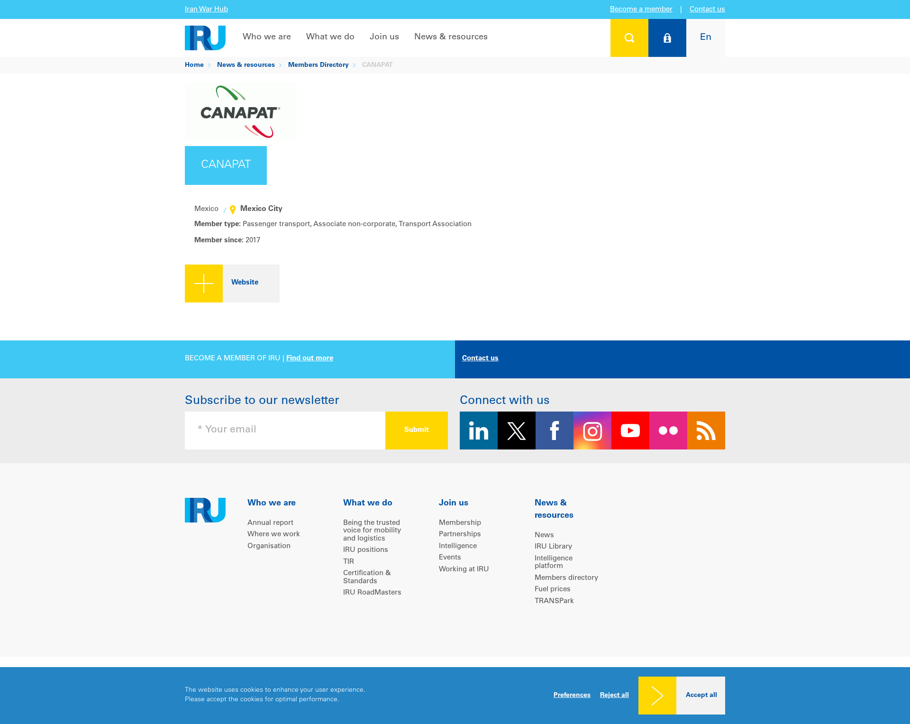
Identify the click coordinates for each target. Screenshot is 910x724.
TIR (348, 562)
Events (450, 557)
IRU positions (365, 550)
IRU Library (553, 546)
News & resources (451, 37)
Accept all (701, 695)
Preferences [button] (572, 695)
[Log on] (667, 38)
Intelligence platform (554, 562)
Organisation (269, 546)
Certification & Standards (367, 577)
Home (194, 65)
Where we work (273, 534)
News (544, 535)
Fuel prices (553, 589)
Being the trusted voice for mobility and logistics (372, 531)
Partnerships (460, 534)
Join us (384, 37)
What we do (330, 37)
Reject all (614, 695)
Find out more (309, 358)
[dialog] (455, 695)
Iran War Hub (206, 9)
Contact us (707, 9)
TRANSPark (554, 601)
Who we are (267, 37)
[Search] (629, 38)
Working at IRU (464, 569)
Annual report (270, 523)
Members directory (566, 578)
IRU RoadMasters (372, 592)
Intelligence (458, 546)
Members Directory (318, 65)
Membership (460, 523)
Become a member (641, 9)
